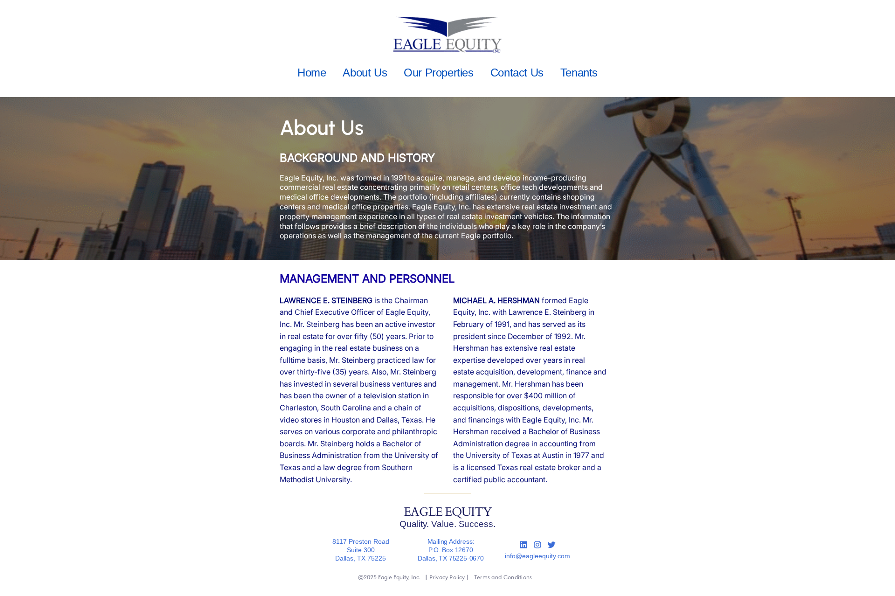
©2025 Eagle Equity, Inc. (389, 577)
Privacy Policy (447, 577)
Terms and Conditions (503, 577)
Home (311, 72)
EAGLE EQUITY (447, 512)
